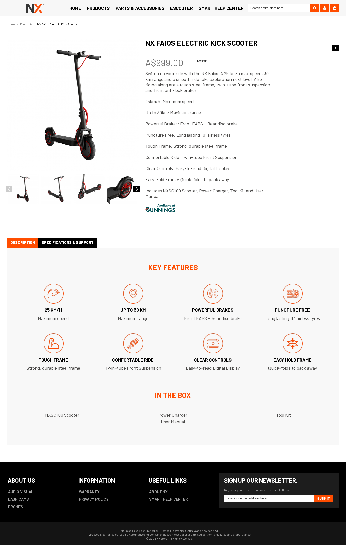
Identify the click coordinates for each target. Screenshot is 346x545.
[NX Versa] (335, 48)
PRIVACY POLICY (94, 499)
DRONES (15, 506)
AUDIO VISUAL (20, 491)
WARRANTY (89, 491)
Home (11, 24)
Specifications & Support (68, 242)
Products (26, 24)
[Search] (314, 8)
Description (22, 242)
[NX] (34, 7)
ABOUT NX (158, 491)
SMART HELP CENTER (168, 499)
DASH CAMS (18, 499)
